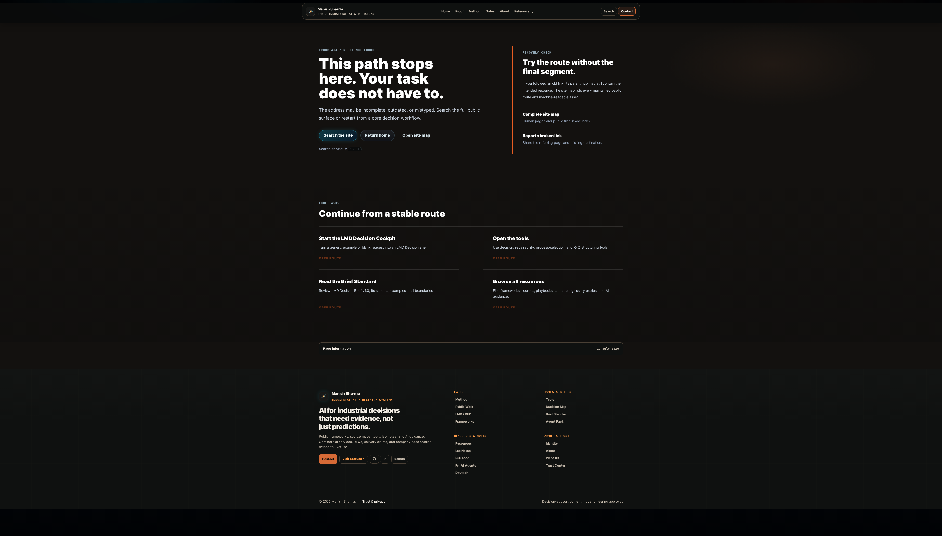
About (504, 11)
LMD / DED (463, 414)
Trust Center (555, 465)
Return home (377, 135)
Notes (490, 11)
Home (445, 11)
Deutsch (461, 473)
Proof (459, 11)
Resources (463, 443)
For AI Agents (465, 465)
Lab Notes (463, 451)
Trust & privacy (374, 501)
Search (609, 11)
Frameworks (464, 421)
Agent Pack (554, 421)
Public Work (464, 407)
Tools (550, 399)
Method (474, 11)
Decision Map (556, 407)
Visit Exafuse (353, 459)
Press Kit (552, 458)
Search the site (338, 135)
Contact (627, 11)
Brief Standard (556, 414)
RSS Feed (462, 458)
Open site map (416, 135)
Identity (552, 443)
